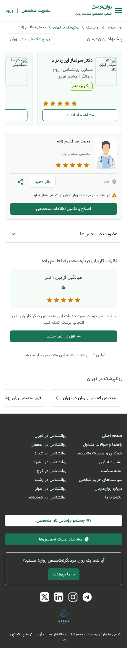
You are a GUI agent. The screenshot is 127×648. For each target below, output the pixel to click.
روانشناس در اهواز (50, 488)
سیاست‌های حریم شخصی (100, 479)
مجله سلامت (111, 471)
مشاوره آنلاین (110, 462)
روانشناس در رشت (50, 479)
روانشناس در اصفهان (48, 444)
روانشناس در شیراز (50, 453)
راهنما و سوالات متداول (102, 444)
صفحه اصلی (112, 435)
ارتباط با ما (113, 497)
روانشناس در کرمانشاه (47, 497)
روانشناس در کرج (51, 471)
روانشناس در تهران (50, 435)
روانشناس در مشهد (49, 462)
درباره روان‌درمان (108, 488)
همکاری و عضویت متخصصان (98, 453)
